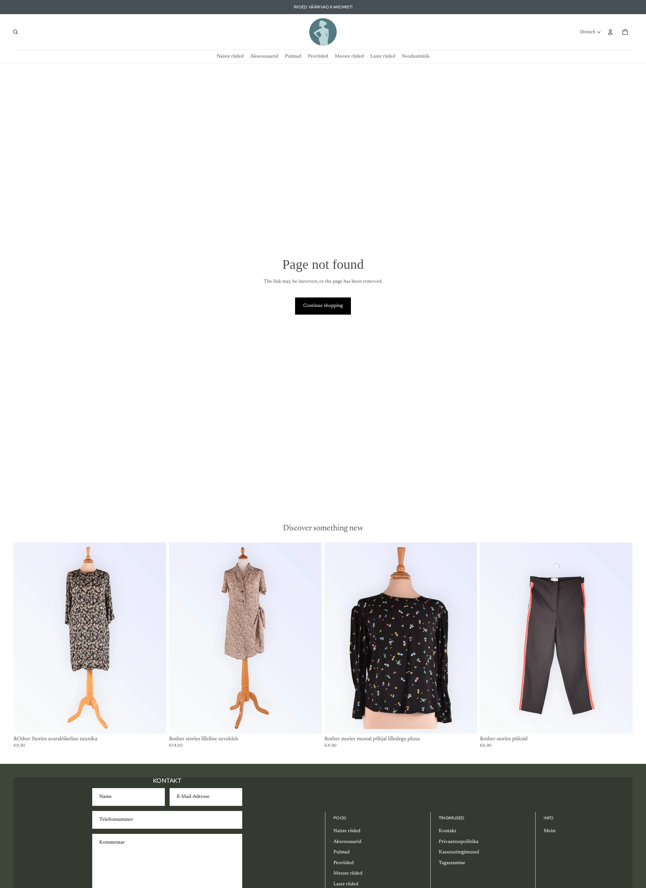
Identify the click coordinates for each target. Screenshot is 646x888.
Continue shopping (323, 306)
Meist (550, 831)
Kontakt (447, 831)
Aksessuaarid (347, 842)
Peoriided (343, 863)
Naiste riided (346, 831)
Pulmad (341, 852)
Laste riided (345, 884)
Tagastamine (452, 863)
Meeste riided (347, 873)
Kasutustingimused (459, 852)
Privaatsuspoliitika (458, 842)
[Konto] (610, 32)
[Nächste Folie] (156, 637)
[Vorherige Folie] (23, 637)
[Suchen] (15, 32)
